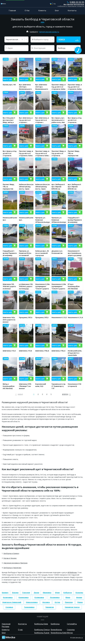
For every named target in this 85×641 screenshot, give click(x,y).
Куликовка (39, 597)
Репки (80, 602)
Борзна (15, 592)
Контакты (72, 10)
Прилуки (69, 602)
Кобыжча (67, 592)
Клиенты (42, 10)
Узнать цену (7, 79)
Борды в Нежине (10, 558)
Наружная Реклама (6, 625)
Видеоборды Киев (59, 632)
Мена (68, 597)
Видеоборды (56, 629)
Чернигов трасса (72, 607)
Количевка (8, 597)
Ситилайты (72, 624)
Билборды (55, 624)
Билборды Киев (41, 624)
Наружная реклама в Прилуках (15, 563)
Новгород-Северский (11, 602)
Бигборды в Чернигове (12, 568)
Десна (36, 592)
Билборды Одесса (42, 629)
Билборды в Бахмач (11, 553)
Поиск (61, 39)
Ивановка (47, 592)
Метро (70, 632)
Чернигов (49, 607)
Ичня (57, 592)
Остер (57, 602)
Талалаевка (29, 607)
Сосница (9, 607)
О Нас (27, 10)
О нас (20, 629)
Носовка (46, 602)
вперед (65, 394)
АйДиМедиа (72, 572)
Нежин (79, 597)
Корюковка (23, 597)
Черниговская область (49, 32)
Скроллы (71, 629)
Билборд (34, 32)
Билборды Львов (41, 632)
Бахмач (5, 592)
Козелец (79, 592)
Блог (57, 10)
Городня (26, 592)
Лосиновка (54, 597)
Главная (12, 10)
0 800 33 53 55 (75, 2)
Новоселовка (32, 602)
